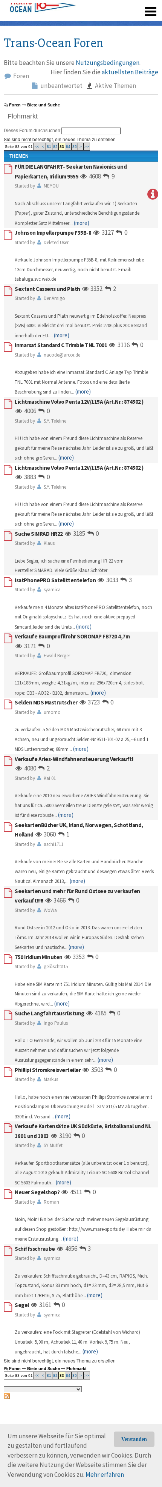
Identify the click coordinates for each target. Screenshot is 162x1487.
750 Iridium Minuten (39, 957)
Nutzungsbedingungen (107, 62)
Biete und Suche (43, 105)
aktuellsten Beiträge (130, 72)
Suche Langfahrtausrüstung (49, 1013)
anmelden (140, 7)
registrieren (105, 7)
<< (37, 147)
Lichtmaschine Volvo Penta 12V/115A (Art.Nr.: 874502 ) (79, 401)
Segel (22, 1305)
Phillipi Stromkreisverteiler (48, 1069)
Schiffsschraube (35, 1248)
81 (49, 147)
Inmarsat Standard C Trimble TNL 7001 (61, 345)
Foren (20, 76)
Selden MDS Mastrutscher (46, 702)
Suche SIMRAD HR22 (39, 533)
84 (68, 147)
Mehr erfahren (105, 1474)
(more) (81, 222)
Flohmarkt (23, 116)
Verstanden (134, 1439)
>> (86, 147)
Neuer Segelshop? (37, 1192)
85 (74, 147)
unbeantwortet (61, 86)
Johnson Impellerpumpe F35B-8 (53, 232)
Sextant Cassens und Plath (47, 288)
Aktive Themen (115, 86)
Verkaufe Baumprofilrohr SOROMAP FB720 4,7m (72, 636)
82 (55, 147)
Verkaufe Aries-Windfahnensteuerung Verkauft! (74, 759)
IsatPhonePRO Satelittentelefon (55, 580)
